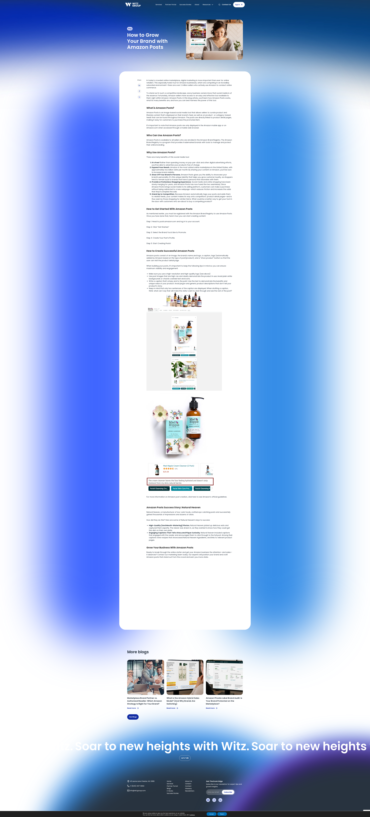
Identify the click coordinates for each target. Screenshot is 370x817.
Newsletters (189, 791)
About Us (188, 781)
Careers (188, 784)
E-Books (170, 791)
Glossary (188, 788)
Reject (222, 814)
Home (169, 781)
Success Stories (185, 4)
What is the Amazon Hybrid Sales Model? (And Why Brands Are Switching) (183, 701)
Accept (211, 814)
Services (159, 4)
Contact (188, 786)
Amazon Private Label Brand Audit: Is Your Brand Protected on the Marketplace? (224, 701)
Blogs (169, 788)
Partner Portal (170, 4)
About (197, 4)
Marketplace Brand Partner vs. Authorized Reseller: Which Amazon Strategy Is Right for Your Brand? (144, 701)
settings (192, 815)
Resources (207, 4)
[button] (139, 85)
